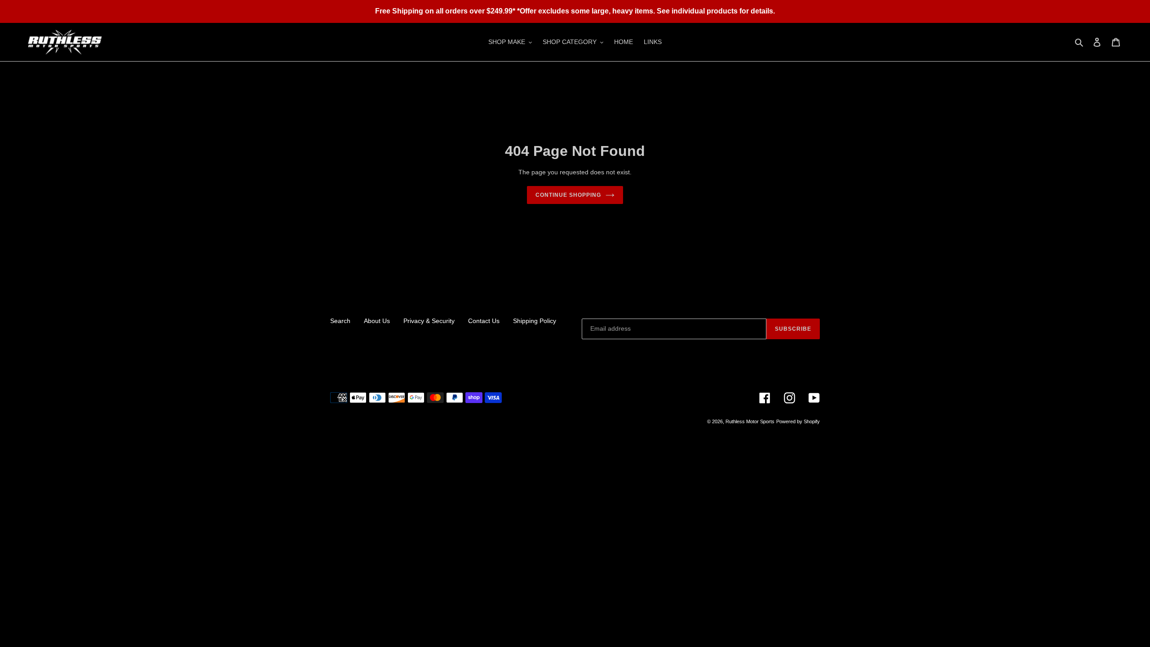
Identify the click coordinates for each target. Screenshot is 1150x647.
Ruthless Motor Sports (749, 421)
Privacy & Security (429, 320)
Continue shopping (568, 195)
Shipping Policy (534, 320)
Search (340, 320)
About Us (377, 320)
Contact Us (484, 320)
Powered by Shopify (798, 421)
